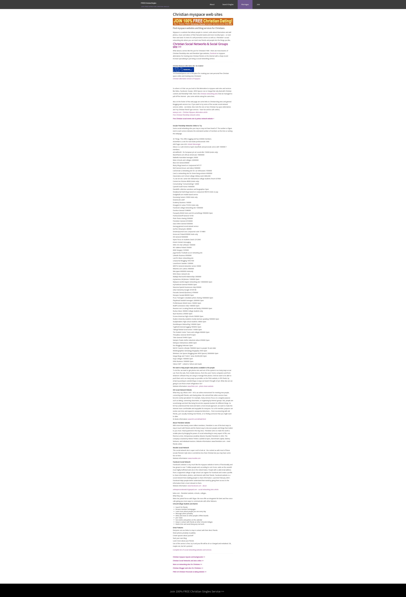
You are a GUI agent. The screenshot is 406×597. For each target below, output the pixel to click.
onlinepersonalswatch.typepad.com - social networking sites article (195, 489)
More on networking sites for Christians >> (187, 564)
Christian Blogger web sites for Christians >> (188, 568)
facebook (213, 53)
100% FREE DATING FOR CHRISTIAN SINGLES (155, 6)
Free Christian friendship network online (186, 115)
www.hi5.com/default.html (197, 419)
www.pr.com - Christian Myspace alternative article (190, 112)
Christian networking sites (209, 94)
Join (258, 4)
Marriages (245, 4)
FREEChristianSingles (148, 3)
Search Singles (228, 4)
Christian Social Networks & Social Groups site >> (200, 45)
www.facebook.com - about (197, 486)
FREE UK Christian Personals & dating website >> (189, 572)
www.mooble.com (194, 458)
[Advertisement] (155, 43)
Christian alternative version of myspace (186, 79)
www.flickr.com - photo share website (200, 386)
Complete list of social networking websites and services (192, 550)
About (212, 4)
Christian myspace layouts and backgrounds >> (189, 557)
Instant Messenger (194, 144)
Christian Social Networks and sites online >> (188, 561)
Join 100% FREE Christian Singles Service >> (197, 591)
